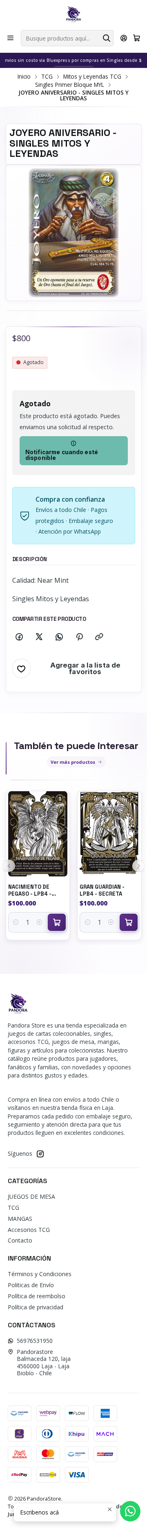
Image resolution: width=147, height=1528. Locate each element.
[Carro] (136, 38)
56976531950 (35, 1341)
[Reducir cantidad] (16, 922)
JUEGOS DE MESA (31, 1196)
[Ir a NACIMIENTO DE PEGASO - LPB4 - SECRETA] (38, 833)
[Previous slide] (9, 866)
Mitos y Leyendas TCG (92, 76)
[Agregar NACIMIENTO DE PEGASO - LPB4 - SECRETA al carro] (57, 922)
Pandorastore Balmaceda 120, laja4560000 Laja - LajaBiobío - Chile (44, 1362)
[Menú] (10, 38)
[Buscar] (107, 38)
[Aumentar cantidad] (39, 922)
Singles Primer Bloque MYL (69, 85)
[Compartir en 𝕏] (39, 637)
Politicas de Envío (31, 1285)
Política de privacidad (35, 1307)
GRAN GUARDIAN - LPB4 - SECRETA (102, 890)
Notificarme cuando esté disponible (61, 455)
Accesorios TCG (29, 1230)
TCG (47, 76)
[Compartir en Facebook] (19, 637)
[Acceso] (123, 38)
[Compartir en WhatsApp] (59, 637)
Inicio (24, 76)
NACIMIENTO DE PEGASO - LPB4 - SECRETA (29, 890)
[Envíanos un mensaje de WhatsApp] (130, 1511)
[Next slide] (138, 866)
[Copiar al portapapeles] (99, 637)
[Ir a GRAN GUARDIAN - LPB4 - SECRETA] (109, 833)
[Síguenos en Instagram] (40, 1154)
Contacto (20, 1240)
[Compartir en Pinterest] (79, 637)
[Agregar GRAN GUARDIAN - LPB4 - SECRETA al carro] (129, 922)
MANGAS (20, 1218)
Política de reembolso (36, 1296)
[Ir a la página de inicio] (73, 14)
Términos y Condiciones (39, 1274)
